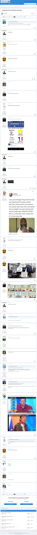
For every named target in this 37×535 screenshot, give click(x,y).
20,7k (4, 124)
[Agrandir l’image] (10, 32)
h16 (4, 91)
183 (16, 523)
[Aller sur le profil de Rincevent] (4, 366)
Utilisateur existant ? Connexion (28, 1)
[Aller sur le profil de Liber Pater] (4, 22)
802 (9, 494)
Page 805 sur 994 (30, 494)
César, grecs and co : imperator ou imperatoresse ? (7, 516)
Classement (10, 5)
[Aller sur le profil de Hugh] (4, 59)
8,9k (4, 387)
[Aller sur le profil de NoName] (4, 120)
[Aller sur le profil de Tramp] (4, 352)
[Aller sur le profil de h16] (4, 94)
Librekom (5, 13)
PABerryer (32, 520)
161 (4, 289)
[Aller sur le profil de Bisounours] (4, 396)
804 (12, 494)
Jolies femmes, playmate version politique (6, 512)
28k (4, 37)
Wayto (4, 483)
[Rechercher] (35, 3)
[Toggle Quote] (8, 21)
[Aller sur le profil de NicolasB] (4, 339)
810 (22, 494)
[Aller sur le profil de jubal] (4, 317)
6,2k (4, 63)
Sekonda (32, 527)
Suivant (25, 494)
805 (14, 494)
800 (6, 494)
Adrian (4, 81)
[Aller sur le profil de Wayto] (4, 486)
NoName (4, 117)
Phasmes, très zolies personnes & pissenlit (6, 523)
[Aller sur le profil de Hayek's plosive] (4, 33)
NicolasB (4, 336)
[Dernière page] (26, 16)
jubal (4, 314)
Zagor (3, 513)
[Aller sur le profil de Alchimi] (4, 106)
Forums (1, 5)
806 (16, 494)
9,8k (4, 244)
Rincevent (4, 364)
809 (21, 494)
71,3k (4, 173)
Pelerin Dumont (32, 516)
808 (19, 494)
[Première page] (1, 16)
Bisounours (3, 527)
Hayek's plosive (4, 30)
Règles (4, 5)
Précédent (3, 494)
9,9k (4, 467)
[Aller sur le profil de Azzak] (4, 285)
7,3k (4, 343)
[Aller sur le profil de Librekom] (2, 14)
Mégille (4, 42)
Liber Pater (4, 19)
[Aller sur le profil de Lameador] (4, 382)
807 (17, 494)
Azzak (15, 316)
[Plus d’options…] (35, 19)
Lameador (4, 379)
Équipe (7, 5)
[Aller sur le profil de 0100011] (4, 463)
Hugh (15, 21)
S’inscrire (35, 1)
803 (11, 494)
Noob (4, 238)
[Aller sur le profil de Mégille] (4, 45)
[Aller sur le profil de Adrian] (4, 84)
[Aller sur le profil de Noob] (4, 240)
